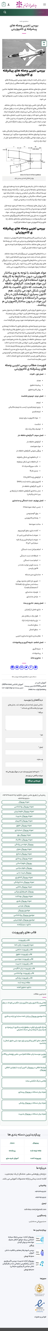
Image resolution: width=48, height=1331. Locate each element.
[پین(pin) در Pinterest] (17, 667)
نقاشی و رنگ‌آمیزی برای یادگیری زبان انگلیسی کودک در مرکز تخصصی (24, 1004)
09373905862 (40, 1191)
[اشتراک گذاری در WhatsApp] (35, 667)
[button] (44, 4)
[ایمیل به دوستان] (22, 667)
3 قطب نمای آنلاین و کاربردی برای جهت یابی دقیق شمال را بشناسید (24, 1042)
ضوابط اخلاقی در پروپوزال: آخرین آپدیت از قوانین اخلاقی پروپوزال (25, 1069)
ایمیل (40, 747)
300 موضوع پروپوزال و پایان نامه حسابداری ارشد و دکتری (25, 1016)
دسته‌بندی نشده (24, 21)
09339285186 (40, 1197)
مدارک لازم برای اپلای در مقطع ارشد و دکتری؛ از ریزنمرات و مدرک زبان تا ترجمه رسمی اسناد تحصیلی (25, 1028)
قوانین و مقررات (40, 1317)
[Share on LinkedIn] (12, 667)
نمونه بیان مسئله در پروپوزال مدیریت (32, 1114)
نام (41, 735)
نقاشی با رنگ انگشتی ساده (36, 1081)
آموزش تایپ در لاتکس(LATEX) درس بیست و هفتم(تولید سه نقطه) (35, 686)
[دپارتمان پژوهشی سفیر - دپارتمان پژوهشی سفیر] (26, 4)
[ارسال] (5, 12)
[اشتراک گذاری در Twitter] (26, 667)
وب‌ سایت (40, 759)
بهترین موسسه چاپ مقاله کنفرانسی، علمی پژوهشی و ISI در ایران (24, 1055)
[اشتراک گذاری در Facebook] (31, 667)
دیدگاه (40, 712)
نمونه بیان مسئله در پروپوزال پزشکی (32, 1103)
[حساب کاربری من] (8, 4)
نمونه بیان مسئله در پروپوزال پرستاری (32, 1092)
